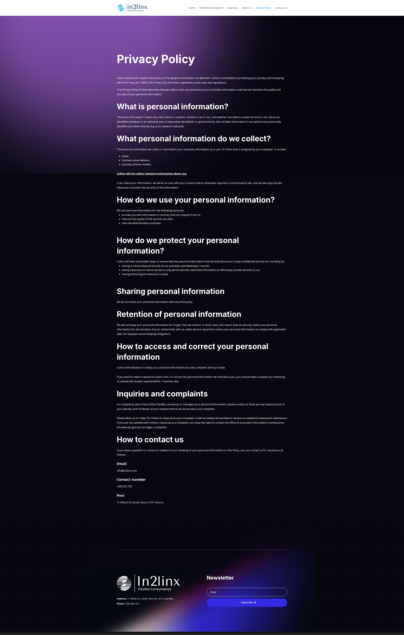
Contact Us (281, 8)
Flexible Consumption (211, 8)
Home (192, 8)
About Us (247, 8)
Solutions (232, 8)
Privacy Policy (263, 8)
